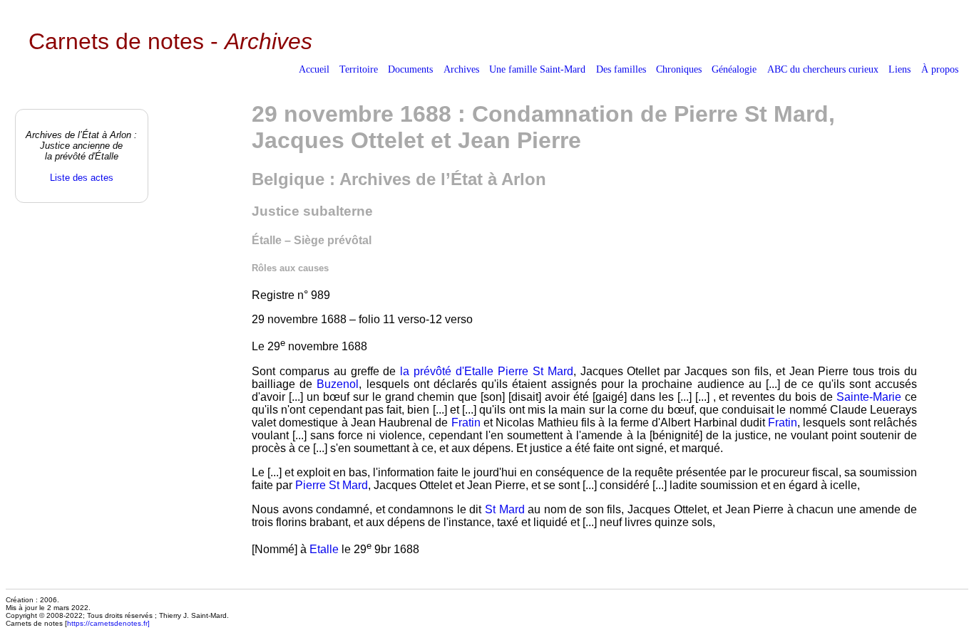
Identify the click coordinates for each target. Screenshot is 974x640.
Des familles (621, 69)
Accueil (314, 69)
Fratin (466, 422)
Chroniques (679, 69)
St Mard (505, 509)
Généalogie (734, 69)
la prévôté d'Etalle (446, 371)
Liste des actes (81, 177)
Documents (410, 69)
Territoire (358, 69)
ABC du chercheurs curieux (822, 69)
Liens (899, 69)
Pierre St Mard (535, 371)
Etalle (324, 549)
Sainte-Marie (868, 397)
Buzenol (338, 384)
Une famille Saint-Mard (537, 69)
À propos (939, 69)
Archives (461, 69)
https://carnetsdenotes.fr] (108, 623)
